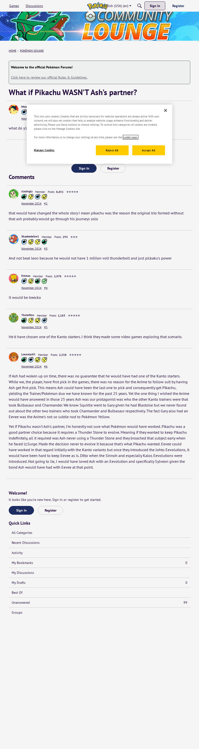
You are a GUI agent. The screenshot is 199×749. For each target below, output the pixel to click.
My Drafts (99, 582)
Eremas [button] (25, 275)
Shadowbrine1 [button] (30, 236)
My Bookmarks (99, 563)
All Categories (22, 532)
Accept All (148, 150)
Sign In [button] (84, 168)
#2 (46, 203)
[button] (13, 109)
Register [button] (113, 168)
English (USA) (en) (115, 6)
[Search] (139, 5)
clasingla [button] (27, 191)
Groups (17, 612)
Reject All (112, 150)
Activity (17, 553)
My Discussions (23, 572)
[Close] (165, 110)
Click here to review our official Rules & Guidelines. (49, 77)
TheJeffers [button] (27, 315)
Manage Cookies (44, 150)
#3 (46, 248)
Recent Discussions (26, 542)
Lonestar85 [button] (28, 354)
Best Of (17, 592)
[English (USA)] (97, 6)
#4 (46, 288)
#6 (46, 366)
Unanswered (99, 602)
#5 (46, 327)
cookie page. (130, 137)
